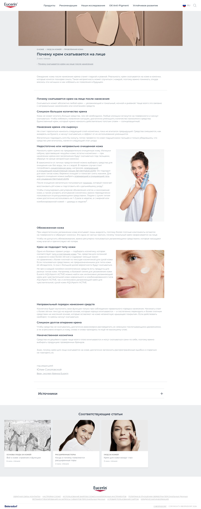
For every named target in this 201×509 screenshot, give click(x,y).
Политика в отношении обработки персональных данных (158, 496)
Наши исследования (93, 5)
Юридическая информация (155, 499)
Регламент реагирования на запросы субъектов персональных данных (68, 499)
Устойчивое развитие (145, 5)
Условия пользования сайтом (123, 499)
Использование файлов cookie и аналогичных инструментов (94, 496)
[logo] (11, 5)
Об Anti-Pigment (119, 5)
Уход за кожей (54, 49)
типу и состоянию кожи (64, 254)
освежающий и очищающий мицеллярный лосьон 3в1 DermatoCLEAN (67, 169)
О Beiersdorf (160, 506)
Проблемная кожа (73, 49)
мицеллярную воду (61, 168)
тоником (87, 182)
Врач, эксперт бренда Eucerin (52, 373)
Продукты (49, 5)
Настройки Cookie (52, 496)
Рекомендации (68, 5)
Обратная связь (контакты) (26, 496)
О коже (40, 49)
